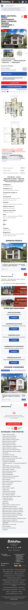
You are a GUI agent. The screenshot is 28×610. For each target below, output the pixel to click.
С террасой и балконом (8, 499)
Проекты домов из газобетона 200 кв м (11, 449)
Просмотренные (7, 581)
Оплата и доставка (7, 60)
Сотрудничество (13, 591)
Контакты (24, 589)
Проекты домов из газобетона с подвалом (12, 513)
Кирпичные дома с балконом (9, 527)
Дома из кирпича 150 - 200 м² (9, 444)
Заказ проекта (23, 579)
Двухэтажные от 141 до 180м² (9, 524)
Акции (21, 593)
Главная (3, 569)
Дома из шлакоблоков (8, 472)
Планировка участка (20, 575)
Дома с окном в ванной (8, 482)
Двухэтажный (6, 503)
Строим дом (21, 581)
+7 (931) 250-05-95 (19, 556)
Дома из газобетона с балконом (10, 516)
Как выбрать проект (9, 573)
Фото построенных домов (9, 58)
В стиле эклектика (7, 526)
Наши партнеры (21, 587)
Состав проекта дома (7, 153)
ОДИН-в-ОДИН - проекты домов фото (11, 466)
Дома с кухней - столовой (8, 469)
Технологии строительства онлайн (10, 587)
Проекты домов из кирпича (9, 434)
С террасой (5, 529)
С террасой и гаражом (8, 498)
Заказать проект (15, 82)
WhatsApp (18, 563)
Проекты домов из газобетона (9, 436)
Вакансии (20, 591)
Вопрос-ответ (6, 62)
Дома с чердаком (6, 479)
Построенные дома (6, 589)
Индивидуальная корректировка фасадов (10, 579)
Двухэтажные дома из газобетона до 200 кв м (13, 511)
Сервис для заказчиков (14, 308)
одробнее (23, 283)
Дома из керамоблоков (8, 474)
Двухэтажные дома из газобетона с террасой (13, 508)
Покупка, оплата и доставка (20, 569)
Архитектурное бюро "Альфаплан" (14, 544)
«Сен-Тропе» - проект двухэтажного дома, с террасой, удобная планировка (11, 265)
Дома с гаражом (6, 486)
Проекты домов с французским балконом (12, 481)
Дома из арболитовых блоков (9, 471)
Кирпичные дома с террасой (9, 491)
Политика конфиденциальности (12, 593)
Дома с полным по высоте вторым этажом (12, 458)
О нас (19, 589)
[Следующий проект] (15, 428)
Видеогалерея (14, 589)
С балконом (5, 501)
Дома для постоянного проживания (11, 476)
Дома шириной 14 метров (8, 454)
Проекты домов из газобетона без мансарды (13, 515)
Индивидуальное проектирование (14, 577)
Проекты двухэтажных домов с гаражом (12, 451)
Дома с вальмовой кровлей (9, 459)
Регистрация (17, 550)
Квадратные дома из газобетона (10, 520)
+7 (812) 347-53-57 (19, 559)
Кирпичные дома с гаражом (9, 442)
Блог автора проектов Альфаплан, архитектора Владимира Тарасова (14, 584)
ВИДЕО (13, 151)
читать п (18, 283)
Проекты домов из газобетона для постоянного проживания (13, 522)
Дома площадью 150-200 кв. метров (11, 439)
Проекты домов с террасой (9, 487)
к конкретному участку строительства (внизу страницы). (13, 159)
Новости (7, 591)
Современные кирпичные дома (10, 506)
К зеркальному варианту (9, 46)
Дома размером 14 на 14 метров (10, 456)
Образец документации (19, 60)
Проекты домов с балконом (9, 477)
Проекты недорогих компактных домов (12, 467)
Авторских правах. (14, 599)
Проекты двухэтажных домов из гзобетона (12, 446)
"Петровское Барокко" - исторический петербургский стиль (15, 464)
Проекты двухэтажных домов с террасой (12, 496)
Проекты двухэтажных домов (9, 437)
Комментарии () (16, 62)
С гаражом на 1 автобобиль (9, 461)
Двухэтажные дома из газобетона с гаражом (13, 509)
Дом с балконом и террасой (9, 493)
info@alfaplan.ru (6, 563)
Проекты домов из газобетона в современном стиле (14, 518)
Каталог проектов (10, 569)
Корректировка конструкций (9, 575)
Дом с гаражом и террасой (9, 494)
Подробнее (7, 259)
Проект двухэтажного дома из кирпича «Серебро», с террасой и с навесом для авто (11, 396)
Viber (4, 565)
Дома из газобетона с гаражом (9, 448)
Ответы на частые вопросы (19, 571)
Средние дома (6, 489)
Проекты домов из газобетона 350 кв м (11, 504)
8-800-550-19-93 (19, 555)
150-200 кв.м (5, 453)
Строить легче (5, 149)
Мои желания (15, 581)
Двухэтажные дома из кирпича (10, 441)
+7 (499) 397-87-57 (19, 561)
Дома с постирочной (7, 484)
